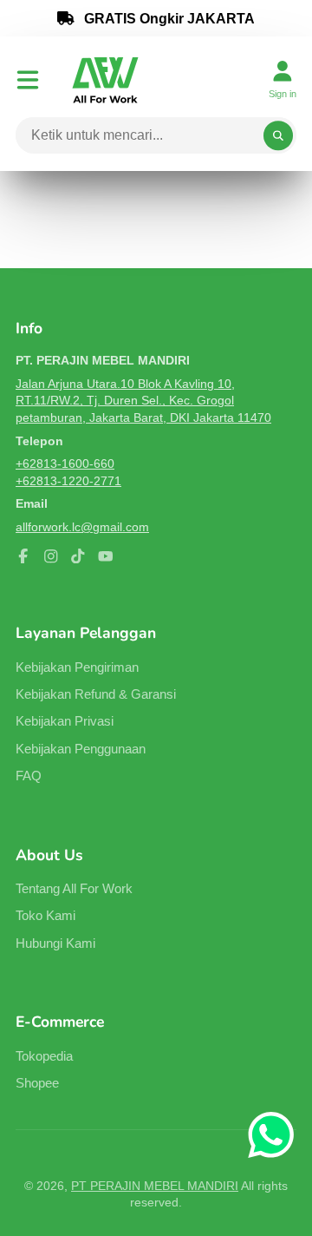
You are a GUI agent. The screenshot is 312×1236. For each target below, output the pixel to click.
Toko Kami (45, 915)
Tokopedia (44, 1056)
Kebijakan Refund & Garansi (96, 694)
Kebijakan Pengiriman (77, 667)
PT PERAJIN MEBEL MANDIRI (154, 1186)
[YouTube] (106, 556)
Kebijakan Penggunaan (81, 748)
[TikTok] (78, 556)
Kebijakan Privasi (65, 720)
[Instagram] (51, 556)
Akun (282, 79)
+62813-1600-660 (65, 463)
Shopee (37, 1082)
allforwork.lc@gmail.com (82, 527)
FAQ (29, 775)
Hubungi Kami (55, 943)
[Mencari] (278, 135)
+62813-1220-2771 (68, 481)
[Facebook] (23, 556)
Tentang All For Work (74, 888)
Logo (105, 80)
